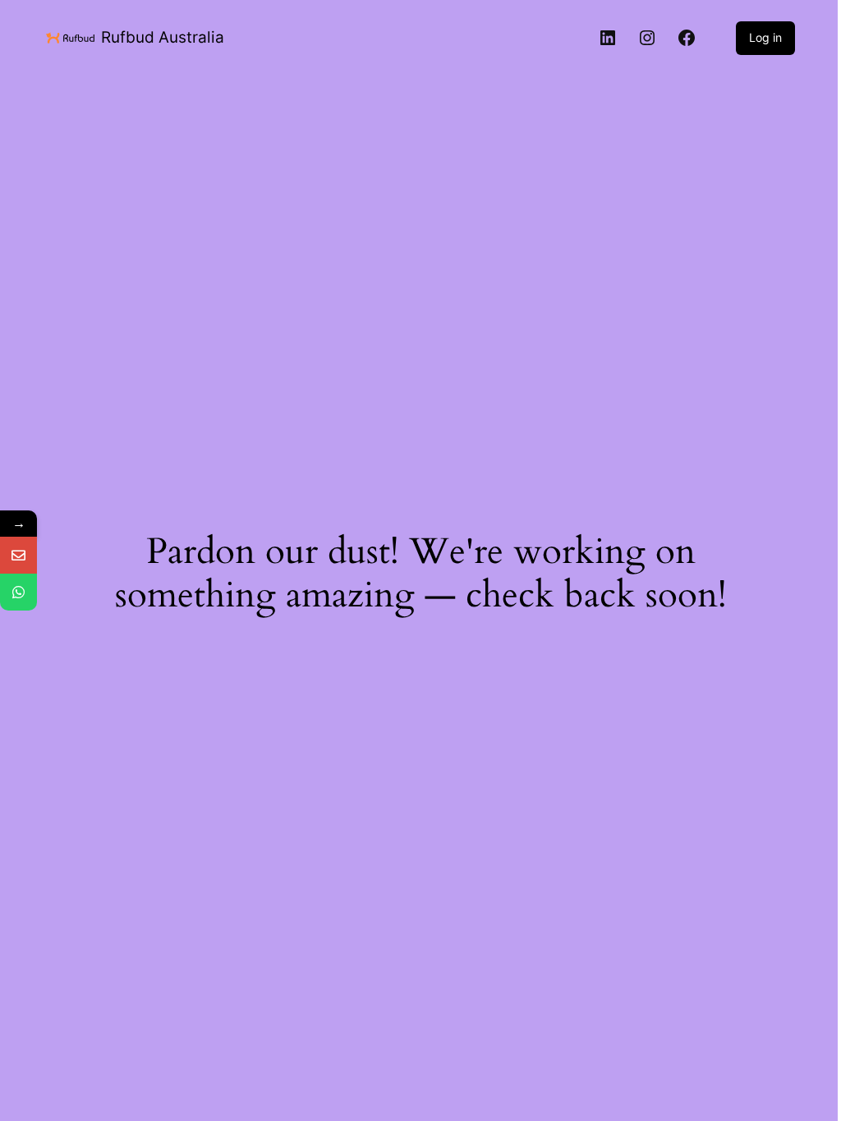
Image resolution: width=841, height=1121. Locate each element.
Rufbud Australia (162, 37)
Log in (765, 37)
